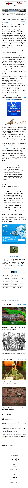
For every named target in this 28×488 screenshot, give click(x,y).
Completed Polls (14, 479)
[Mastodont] (15, 272)
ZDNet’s (9, 148)
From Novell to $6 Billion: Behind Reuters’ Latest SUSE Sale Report (14, 328)
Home (14, 464)
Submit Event (14, 472)
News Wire (14, 466)
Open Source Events (14, 469)
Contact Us (14, 477)
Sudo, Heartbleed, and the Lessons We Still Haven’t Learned (13, 408)
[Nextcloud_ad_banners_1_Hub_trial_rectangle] (14, 243)
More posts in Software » (21, 359)
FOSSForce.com (6, 268)
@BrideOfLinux (19, 265)
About (14, 474)
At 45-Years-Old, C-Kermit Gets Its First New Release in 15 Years (13, 383)
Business (23, 21)
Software (6, 22)
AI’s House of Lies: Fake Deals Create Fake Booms (14, 354)
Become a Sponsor (14, 482)
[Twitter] (12, 272)
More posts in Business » (21, 304)
